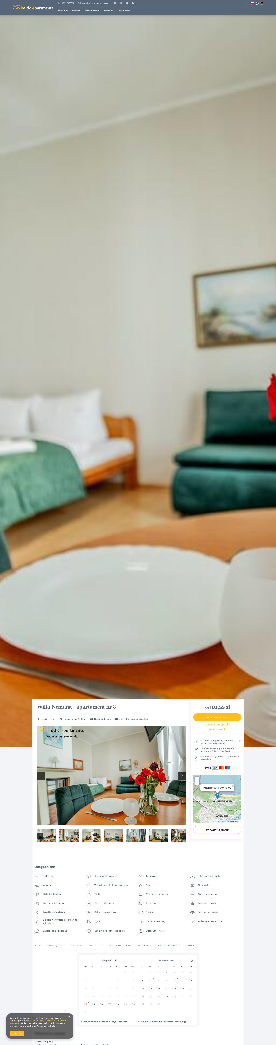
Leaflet (212, 821)
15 (151, 988)
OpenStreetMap (224, 821)
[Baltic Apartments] (134, 3)
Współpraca (92, 10)
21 (143, 996)
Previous (41, 776)
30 (133, 1004)
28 (117, 1004)
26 (101, 1004)
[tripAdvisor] (128, 3)
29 (125, 1004)
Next (182, 776)
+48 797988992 (67, 3)
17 (166, 988)
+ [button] (197, 778)
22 (150, 996)
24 (85, 1004)
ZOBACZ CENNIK (217, 729)
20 (190, 988)
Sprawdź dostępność (217, 724)
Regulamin (124, 10)
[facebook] (116, 3)
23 (158, 996)
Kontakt (108, 10)
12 (182, 980)
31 (85, 1012)
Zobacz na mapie (217, 830)
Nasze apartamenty (69, 10)
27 (109, 1004)
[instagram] (122, 3)
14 (143, 988)
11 (175, 980)
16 (158, 988)
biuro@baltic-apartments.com (95, 3)
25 (93, 1004)
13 (190, 980)
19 (182, 988)
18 (174, 988)
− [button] (197, 782)
